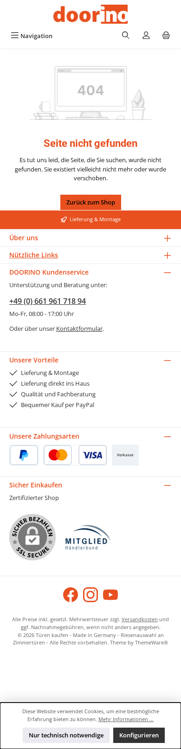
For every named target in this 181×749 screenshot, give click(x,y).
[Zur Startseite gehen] (90, 14)
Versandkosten (140, 619)
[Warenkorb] (166, 36)
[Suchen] (126, 36)
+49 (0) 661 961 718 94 (47, 301)
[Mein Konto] (146, 36)
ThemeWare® (151, 642)
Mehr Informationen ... (126, 719)
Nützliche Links (33, 254)
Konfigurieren (139, 735)
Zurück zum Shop (90, 202)
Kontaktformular (79, 328)
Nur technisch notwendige (66, 735)
